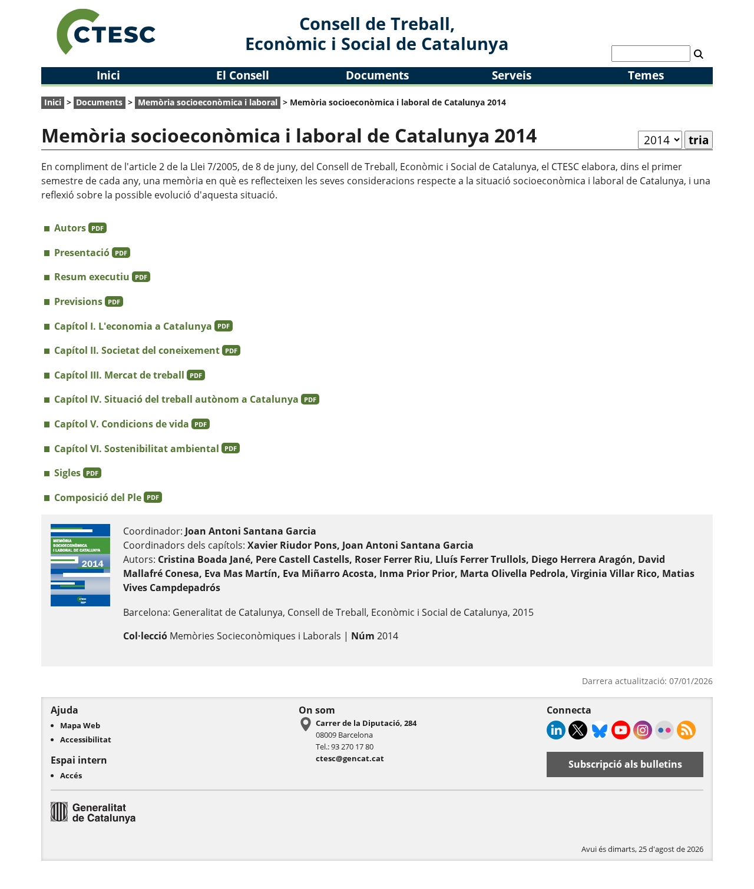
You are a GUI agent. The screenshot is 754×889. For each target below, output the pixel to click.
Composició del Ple (106, 497)
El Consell (242, 75)
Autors (79, 227)
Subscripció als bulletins (625, 764)
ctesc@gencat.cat (350, 758)
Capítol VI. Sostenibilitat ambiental (145, 448)
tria (699, 140)
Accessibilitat (85, 739)
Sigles (76, 472)
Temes (646, 75)
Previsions (87, 301)
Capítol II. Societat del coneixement (145, 350)
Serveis (511, 75)
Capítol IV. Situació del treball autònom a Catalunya (185, 399)
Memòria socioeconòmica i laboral (207, 102)
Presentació (90, 252)
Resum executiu (100, 276)
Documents (377, 75)
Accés (71, 775)
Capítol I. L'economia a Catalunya (142, 326)
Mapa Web (80, 725)
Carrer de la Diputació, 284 (366, 723)
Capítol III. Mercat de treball (128, 375)
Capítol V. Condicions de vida (130, 423)
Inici (108, 75)
